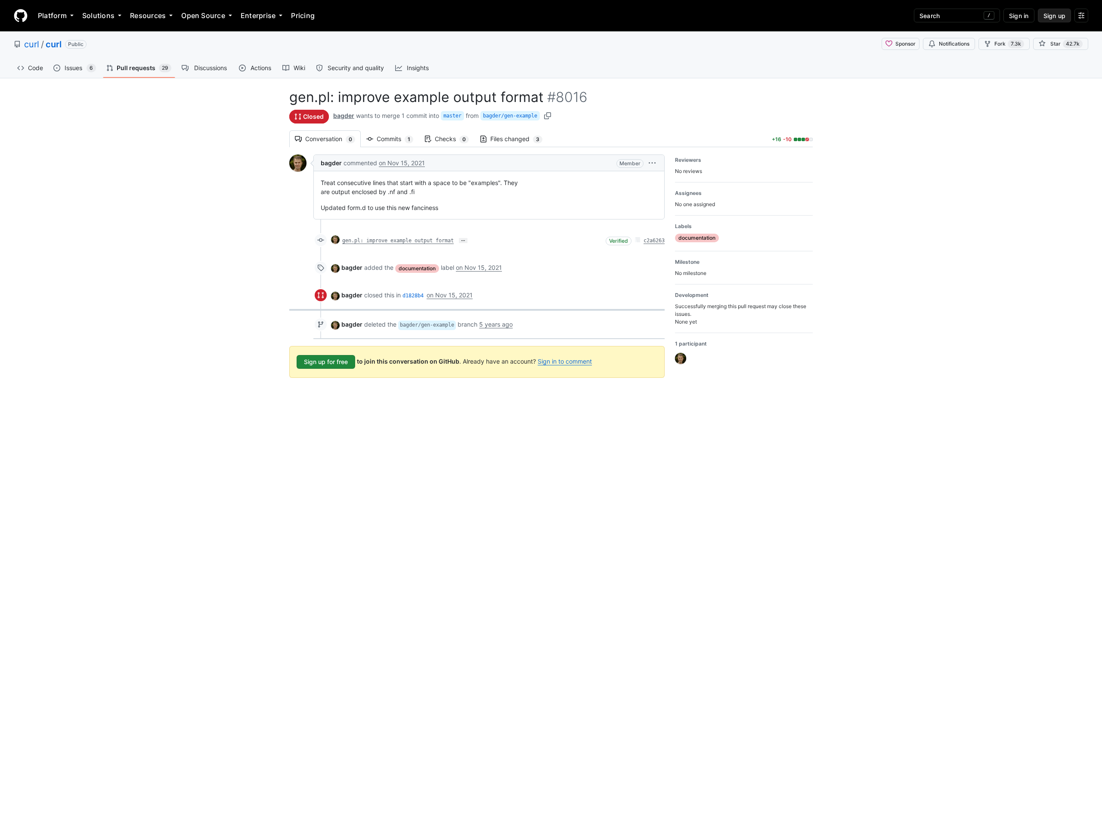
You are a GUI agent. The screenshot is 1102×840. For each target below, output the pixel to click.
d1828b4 (413, 296)
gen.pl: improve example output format (398, 241)
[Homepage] (21, 15)
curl (31, 44)
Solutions (98, 15)
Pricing (303, 15)
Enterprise (258, 15)
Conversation (333, 138)
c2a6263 (654, 241)
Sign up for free (326, 361)
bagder (343, 115)
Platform (52, 15)
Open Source (203, 15)
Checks (454, 138)
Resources (148, 15)
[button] (652, 163)
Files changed (519, 138)
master (452, 116)
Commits (398, 138)
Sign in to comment (565, 361)
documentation (417, 268)
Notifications (954, 43)
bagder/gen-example (510, 116)
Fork (1007, 43)
